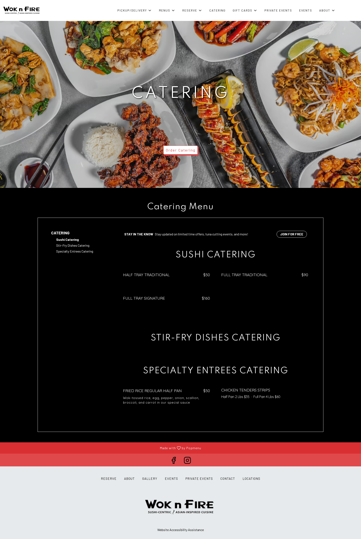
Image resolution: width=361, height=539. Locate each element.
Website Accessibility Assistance (180, 530)
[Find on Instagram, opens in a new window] (187, 461)
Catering (217, 10)
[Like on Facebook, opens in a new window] (173, 461)
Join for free (291, 234)
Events (305, 10)
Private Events (278, 10)
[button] (134, 10)
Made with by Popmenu (102, 447)
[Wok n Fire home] (22, 10)
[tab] (80, 233)
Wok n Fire (180, 507)
